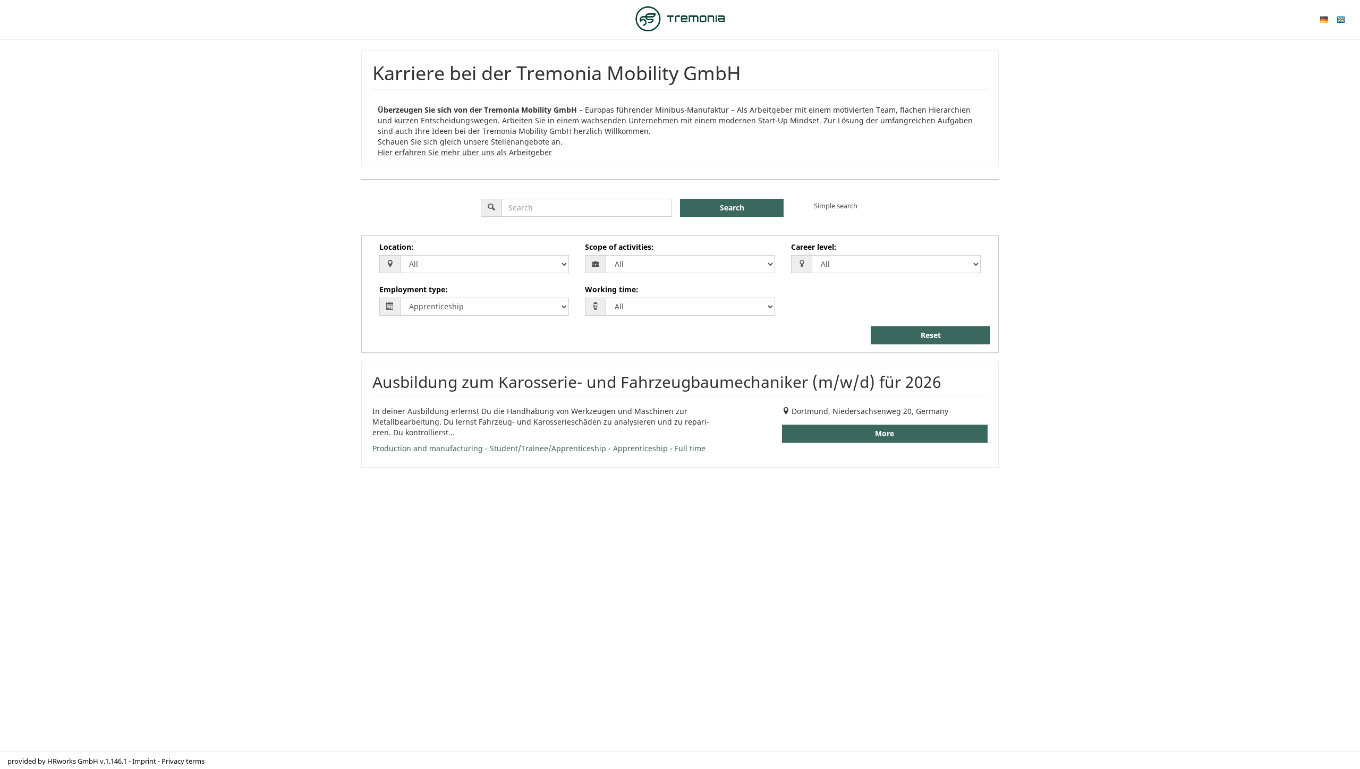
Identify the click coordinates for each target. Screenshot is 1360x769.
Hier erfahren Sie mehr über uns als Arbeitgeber (465, 152)
